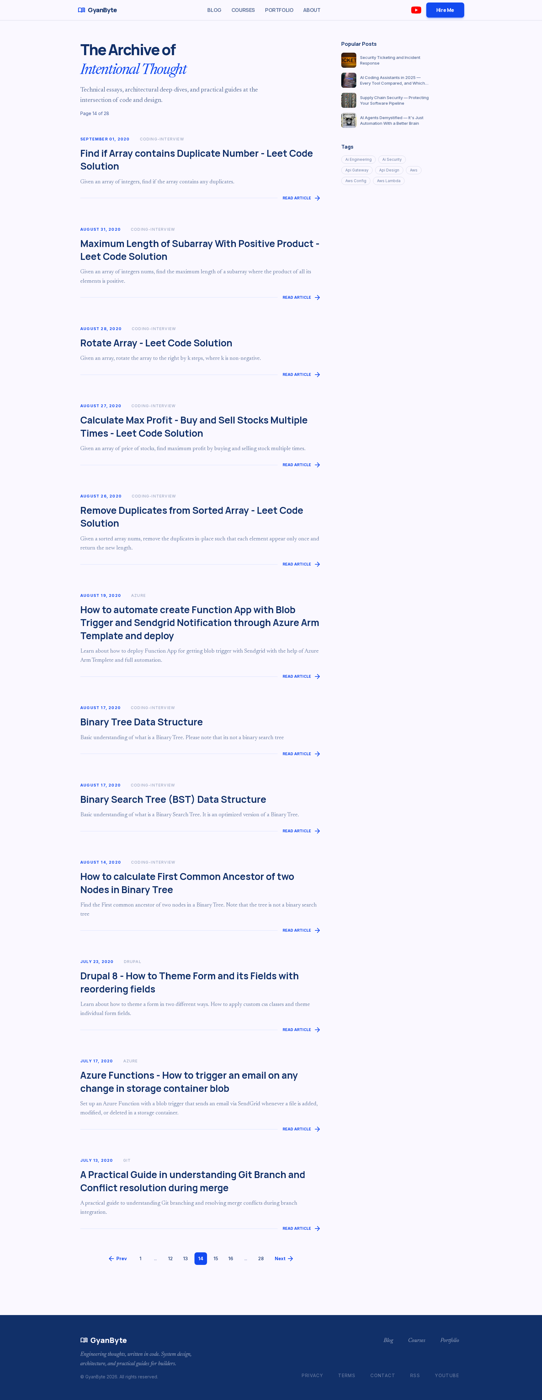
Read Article (302, 198)
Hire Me (445, 10)
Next (284, 1258)
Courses (243, 10)
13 (185, 1258)
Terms (346, 1375)
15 (216, 1258)
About (311, 10)
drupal (132, 961)
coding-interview (162, 139)
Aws (413, 170)
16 (230, 1258)
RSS (415, 1375)
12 (170, 1258)
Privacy (312, 1375)
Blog (214, 10)
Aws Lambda (389, 180)
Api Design (389, 170)
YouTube (447, 1375)
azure (138, 595)
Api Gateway (357, 170)
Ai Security (392, 159)
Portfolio (279, 10)
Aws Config (355, 180)
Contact (382, 1375)
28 (261, 1258)
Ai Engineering (358, 159)
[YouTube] (416, 10)
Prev (117, 1258)
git (127, 1160)
